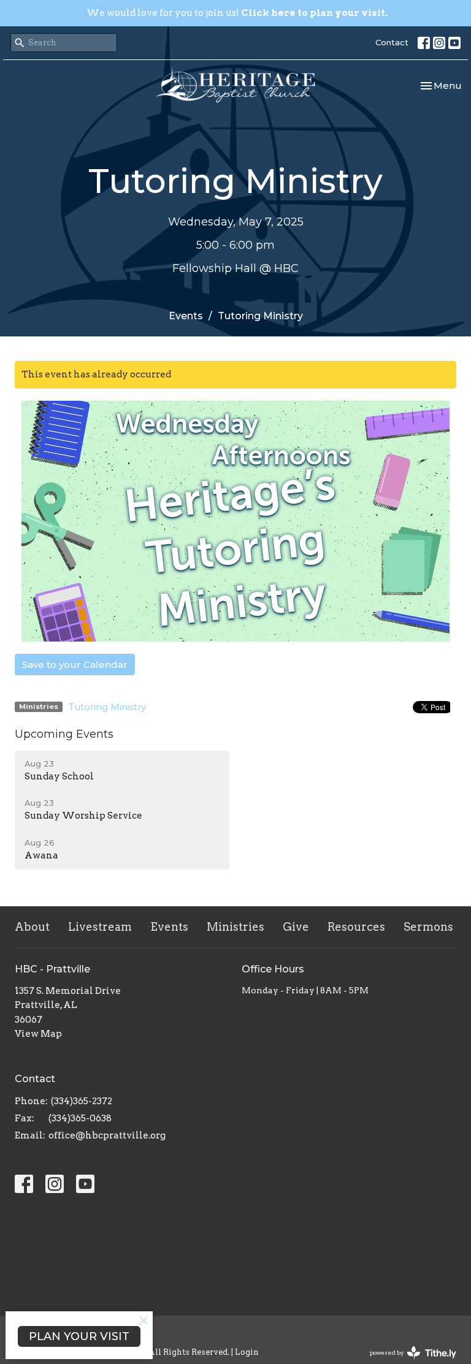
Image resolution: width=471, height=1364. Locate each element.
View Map (38, 1033)
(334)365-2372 (81, 1101)
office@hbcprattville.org (107, 1135)
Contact (391, 42)
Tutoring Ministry (107, 707)
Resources (356, 926)
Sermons (428, 926)
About (32, 926)
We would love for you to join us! (237, 12)
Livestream (100, 926)
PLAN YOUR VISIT (79, 1336)
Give (296, 926)
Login (247, 1352)
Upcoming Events (64, 734)
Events (186, 316)
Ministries (235, 926)
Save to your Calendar (75, 664)
